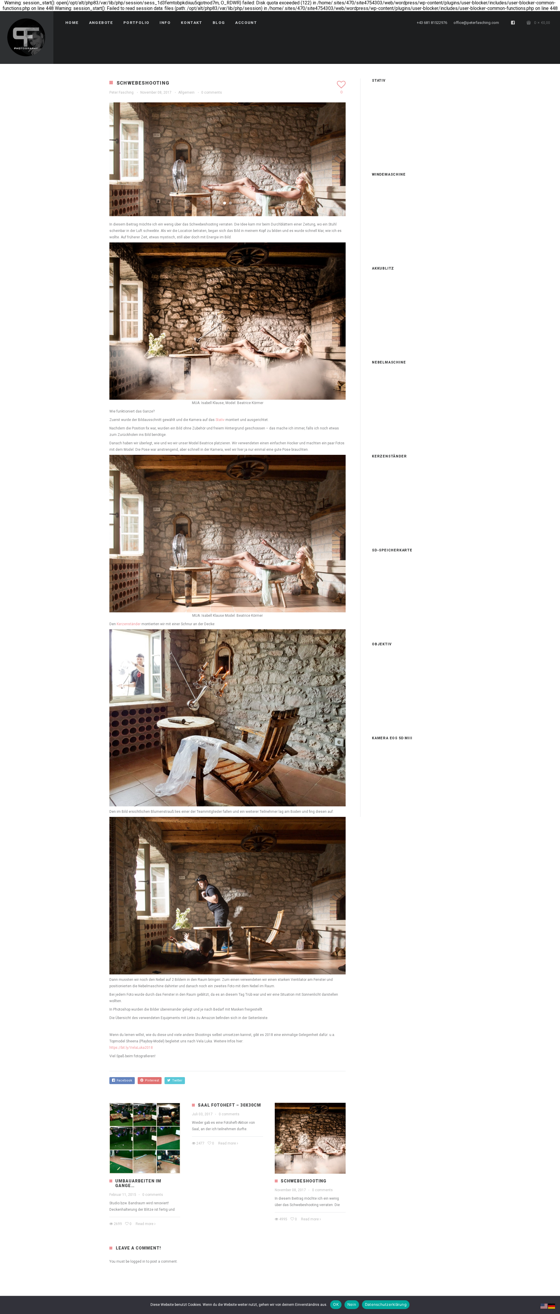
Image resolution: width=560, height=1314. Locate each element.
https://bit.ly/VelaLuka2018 (131, 1048)
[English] (544, 1306)
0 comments (211, 92)
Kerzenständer (129, 624)
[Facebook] (513, 23)
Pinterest (151, 1080)
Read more (144, 1224)
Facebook (123, 1080)
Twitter (176, 1080)
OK (336, 1304)
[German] (552, 1306)
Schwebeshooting (303, 1181)
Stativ (220, 420)
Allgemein (186, 92)
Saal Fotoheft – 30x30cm (229, 1105)
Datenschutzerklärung (386, 1304)
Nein (351, 1304)
